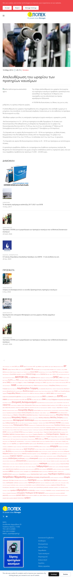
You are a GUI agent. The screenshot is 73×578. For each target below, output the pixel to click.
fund (63, 372)
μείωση (29, 469)
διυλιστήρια (44, 453)
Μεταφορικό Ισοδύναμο (23, 420)
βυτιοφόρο (36, 451)
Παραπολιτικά (23, 427)
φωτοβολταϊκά (31, 495)
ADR (21, 366)
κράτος (14, 466)
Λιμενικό (48, 412)
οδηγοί (40, 471)
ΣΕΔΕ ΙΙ (66, 429)
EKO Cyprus (14, 372)
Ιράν (4, 407)
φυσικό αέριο (20, 495)
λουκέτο (4, 469)
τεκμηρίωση (22, 487)
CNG (17, 369)
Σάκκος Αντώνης (25, 432)
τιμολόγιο (56, 487)
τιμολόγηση (51, 487)
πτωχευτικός (42, 482)
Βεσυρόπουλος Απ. (11, 391)
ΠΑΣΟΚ (47, 423)
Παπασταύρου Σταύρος (17, 427)
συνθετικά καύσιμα (40, 485)
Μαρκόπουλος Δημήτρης (44, 415)
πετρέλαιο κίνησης (33, 477)
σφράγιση (53, 485)
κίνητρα (4, 463)
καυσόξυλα (35, 463)
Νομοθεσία (42, 550)
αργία (20, 449)
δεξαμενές (66, 451)
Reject (17, 8)
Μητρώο (40, 420)
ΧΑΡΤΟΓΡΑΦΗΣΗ (62, 439)
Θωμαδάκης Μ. (52, 405)
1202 (11, 366)
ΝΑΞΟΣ (65, 420)
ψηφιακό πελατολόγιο (18, 498)
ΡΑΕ (44, 429)
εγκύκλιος (54, 453)
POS (17, 380)
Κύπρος (19, 412)
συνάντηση (13, 485)
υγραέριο (13, 490)
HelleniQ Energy (31, 374)
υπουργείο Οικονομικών (11, 493)
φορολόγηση (58, 493)
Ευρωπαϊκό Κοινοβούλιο (49, 402)
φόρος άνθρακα (43, 495)
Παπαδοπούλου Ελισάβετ (49, 425)
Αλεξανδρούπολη (41, 385)
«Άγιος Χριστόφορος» (6, 385)
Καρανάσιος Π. (60, 407)
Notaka (25, 70)
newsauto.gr (47, 377)
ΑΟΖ (17, 385)
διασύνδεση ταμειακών (31, 453)
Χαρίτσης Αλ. (13, 441)
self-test (4, 382)
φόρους (48, 495)
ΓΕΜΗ (53, 391)
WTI (67, 382)
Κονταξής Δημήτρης (55, 410)
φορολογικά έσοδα (52, 493)
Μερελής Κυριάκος (9, 420)
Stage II (20, 382)
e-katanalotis (59, 369)
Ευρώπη (55, 402)
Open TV (64, 377)
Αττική (40, 388)
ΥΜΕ (11, 439)
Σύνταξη (44, 434)
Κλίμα (42, 410)
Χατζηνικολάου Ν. (28, 441)
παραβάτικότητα (61, 471)
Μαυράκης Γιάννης (62, 415)
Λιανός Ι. (44, 412)
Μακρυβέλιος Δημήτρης (25, 415)
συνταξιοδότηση (48, 485)
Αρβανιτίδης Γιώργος (11, 388)
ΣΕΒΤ (64, 429)
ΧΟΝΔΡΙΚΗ (68, 439)
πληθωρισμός (5, 480)
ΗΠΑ (68, 402)
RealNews (26, 380)
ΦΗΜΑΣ (42, 439)
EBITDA (4, 372)
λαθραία (29, 466)
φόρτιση (52, 495)
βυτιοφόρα (28, 451)
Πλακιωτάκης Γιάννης (6, 429)
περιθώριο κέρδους (56, 474)
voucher (53, 382)
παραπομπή (28, 474)
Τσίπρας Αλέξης (54, 436)
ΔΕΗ (33, 393)
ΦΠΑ (46, 439)
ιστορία (52, 461)
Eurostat (28, 372)
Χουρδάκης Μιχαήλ (35, 441)
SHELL (9, 382)
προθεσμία (16, 482)
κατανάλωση (26, 463)
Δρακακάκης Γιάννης (31, 396)
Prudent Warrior (21, 380)
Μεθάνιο (36, 417)
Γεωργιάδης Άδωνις (13, 393)
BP (65, 366)
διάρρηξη (15, 453)
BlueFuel (59, 366)
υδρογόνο (21, 489)
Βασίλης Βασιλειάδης (60, 388)
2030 (13, 366)
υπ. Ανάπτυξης (31, 490)
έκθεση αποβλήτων (59, 441)
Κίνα (39, 407)
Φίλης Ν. (49, 439)
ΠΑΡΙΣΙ (44, 422)
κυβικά (20, 466)
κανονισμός (12, 463)
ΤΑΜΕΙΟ (67, 434)
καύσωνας (49, 463)
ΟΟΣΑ (20, 422)
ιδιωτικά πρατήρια (39, 461)
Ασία (16, 388)
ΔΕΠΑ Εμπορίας (37, 393)
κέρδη (68, 461)
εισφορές (32, 456)
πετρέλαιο (67, 474)
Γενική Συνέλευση (65, 391)
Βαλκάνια (54, 388)
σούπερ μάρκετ (63, 482)
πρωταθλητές (25, 482)
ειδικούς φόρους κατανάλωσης (62, 453)
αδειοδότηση (40, 443)
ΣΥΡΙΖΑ (21, 432)
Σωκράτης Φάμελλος (38, 434)
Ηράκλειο (19, 405)
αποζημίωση (60, 446)
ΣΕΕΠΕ (4, 432)
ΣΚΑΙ (10, 432)
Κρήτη (66, 410)
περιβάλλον (45, 474)
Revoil (40, 380)
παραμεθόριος (22, 474)
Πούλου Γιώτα (16, 429)
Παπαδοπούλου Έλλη (40, 425)
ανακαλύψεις (5, 446)
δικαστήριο (39, 453)
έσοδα (10, 443)
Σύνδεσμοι (42, 541)
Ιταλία (6, 407)
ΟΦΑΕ (23, 422)
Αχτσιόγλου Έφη (44, 388)
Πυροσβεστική (41, 429)
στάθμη (67, 482)
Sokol (14, 382)
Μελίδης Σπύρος (56, 417)
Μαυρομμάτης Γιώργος (31, 417)
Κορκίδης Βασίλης (62, 410)
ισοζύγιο (44, 461)
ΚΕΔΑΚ (26, 407)
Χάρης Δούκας (5, 441)
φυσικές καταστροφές (12, 495)
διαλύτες (24, 453)
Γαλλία (59, 391)
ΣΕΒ (62, 429)
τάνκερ (58, 485)
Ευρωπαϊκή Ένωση (41, 402)
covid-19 (29, 369)
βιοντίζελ (20, 451)
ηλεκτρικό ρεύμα (13, 461)
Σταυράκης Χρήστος (9, 434)
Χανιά (9, 441)
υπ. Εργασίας (37, 490)
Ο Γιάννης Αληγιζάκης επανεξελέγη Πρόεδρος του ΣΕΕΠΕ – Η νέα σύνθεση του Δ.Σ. (31, 257)
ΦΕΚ (36, 439)
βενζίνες (4, 451)
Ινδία (69, 405)
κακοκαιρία (8, 463)
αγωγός (34, 443)
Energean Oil (19, 372)
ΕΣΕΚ (26, 399)
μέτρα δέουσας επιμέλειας (12, 469)
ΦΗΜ (39, 439)
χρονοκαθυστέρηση (57, 495)
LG (52, 374)
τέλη (61, 485)
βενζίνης (12, 451)
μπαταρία (63, 469)
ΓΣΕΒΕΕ (56, 391)
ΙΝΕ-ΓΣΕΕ (57, 405)
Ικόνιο (63, 405)
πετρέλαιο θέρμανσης (14, 476)
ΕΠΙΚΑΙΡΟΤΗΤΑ (13, 255)
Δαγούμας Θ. (64, 393)
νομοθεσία (21, 471)
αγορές (18, 443)
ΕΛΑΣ (47, 396)
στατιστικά (4, 485)
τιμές (35, 487)
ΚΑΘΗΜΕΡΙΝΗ (13, 407)
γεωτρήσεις (49, 451)
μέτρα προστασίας (22, 469)
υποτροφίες (53, 490)
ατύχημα (40, 449)
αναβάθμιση (67, 443)
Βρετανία (43, 391)
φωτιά (27, 495)
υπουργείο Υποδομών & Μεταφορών (31, 493)
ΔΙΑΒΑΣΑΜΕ (6, 202)
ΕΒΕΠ (38, 396)
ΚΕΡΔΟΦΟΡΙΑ (32, 407)
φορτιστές (5, 495)
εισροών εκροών (16, 456)
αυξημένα (47, 449)
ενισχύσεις (54, 456)
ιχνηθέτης (58, 461)
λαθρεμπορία (34, 466)
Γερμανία (4, 393)
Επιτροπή (9, 402)
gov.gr (6, 374)
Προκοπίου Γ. (30, 429)
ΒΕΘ (48, 388)
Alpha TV (25, 366)
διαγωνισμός (19, 453)
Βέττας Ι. (51, 388)
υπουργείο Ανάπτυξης (60, 490)
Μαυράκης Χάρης (19, 417)
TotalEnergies (30, 382)
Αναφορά (5, 388)
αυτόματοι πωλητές (58, 449)
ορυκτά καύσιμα (45, 471)
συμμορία (8, 485)
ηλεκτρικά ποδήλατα (6, 461)
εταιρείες (44, 458)
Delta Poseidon (50, 369)
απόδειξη (10, 449)
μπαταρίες (67, 469)
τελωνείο (26, 487)
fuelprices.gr (60, 372)
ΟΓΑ (18, 422)
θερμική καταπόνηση (32, 461)
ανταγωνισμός (25, 446)
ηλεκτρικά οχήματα (64, 458)
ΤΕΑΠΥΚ (5, 436)
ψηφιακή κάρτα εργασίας (8, 498)
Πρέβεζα (21, 429)
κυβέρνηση (17, 466)
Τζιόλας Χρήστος (43, 436)
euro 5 (22, 372)
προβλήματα (60, 480)
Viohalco (50, 382)
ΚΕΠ (28, 407)
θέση (27, 461)
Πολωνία (11, 429)
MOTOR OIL (21, 377)
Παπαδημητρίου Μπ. (32, 425)
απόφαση (17, 449)
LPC (55, 374)
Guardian (18, 374)
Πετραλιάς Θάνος (43, 427)
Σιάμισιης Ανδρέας (48, 432)
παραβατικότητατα (15, 474)
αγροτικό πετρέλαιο (24, 443)
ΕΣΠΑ (29, 399)
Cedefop (9, 369)
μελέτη (41, 469)
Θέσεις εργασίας (44, 566)
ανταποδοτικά (31, 446)
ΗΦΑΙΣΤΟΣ (6, 405)
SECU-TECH (66, 380)
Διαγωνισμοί (42, 560)
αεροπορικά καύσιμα (47, 443)
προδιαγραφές (9, 482)
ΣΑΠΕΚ (59, 429)
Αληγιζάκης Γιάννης (54, 385)
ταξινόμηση (17, 487)
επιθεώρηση (27, 458)
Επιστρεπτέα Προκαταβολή (63, 399)
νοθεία (10, 471)
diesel (55, 369)
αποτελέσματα (65, 446)
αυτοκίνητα (52, 449)
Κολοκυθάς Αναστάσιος (47, 410)
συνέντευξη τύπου (22, 485)
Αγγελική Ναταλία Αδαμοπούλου (27, 385)
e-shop (62, 369)
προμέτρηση (21, 482)
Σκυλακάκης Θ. (63, 432)
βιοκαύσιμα (17, 451)
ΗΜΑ (66, 402)
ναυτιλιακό (5, 471)
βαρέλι (66, 449)
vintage (47, 382)
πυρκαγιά (47, 482)
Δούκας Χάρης (23, 396)
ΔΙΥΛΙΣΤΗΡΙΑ (59, 393)
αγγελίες (14, 443)
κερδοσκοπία (53, 463)
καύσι (38, 463)
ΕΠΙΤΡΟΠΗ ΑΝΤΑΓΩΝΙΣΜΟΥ (14, 399)
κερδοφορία (58, 463)
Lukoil (60, 374)
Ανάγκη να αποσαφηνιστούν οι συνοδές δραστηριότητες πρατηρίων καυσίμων (30, 290)
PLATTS (10, 380)
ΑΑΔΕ (13, 385)
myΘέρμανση (43, 377)
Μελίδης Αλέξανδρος (44, 417)
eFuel (11, 372)
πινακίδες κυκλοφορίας (54, 477)
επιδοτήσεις (13, 458)
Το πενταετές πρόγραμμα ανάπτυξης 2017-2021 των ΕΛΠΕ (23, 204)
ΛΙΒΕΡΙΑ (33, 412)
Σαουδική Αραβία (37, 432)
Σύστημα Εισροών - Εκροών (55, 434)
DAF (43, 369)
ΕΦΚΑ (47, 399)
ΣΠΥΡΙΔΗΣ (16, 432)
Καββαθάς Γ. (50, 407)
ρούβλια (53, 482)
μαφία (27, 469)
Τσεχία (66, 436)
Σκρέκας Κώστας (57, 432)
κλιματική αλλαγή (64, 463)
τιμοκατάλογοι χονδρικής (42, 487)
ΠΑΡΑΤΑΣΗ (40, 422)
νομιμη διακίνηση (16, 471)
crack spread (36, 369)
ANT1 (34, 366)
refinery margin (32, 380)
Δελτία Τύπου (43, 547)
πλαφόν (67, 477)
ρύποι (59, 482)
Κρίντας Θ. (4, 412)
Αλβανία (36, 385)
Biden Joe (56, 366)
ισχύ (55, 461)
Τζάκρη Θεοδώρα (24, 436)
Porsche (14, 380)
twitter (41, 382)
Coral (19, 369)
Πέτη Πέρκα (11, 425)
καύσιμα (43, 463)
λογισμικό (66, 466)
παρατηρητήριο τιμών (37, 474)
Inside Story (38, 374)
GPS (9, 374)
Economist (8, 372)
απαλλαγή (48, 446)
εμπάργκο (36, 456)
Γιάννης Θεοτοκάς (24, 393)
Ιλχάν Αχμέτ (66, 405)
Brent (5, 369)
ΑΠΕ (19, 385)
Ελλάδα (49, 399)
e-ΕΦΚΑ (65, 369)
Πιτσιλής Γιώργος (66, 427)
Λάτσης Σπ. (37, 412)
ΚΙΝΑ (35, 407)
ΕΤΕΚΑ (37, 399)
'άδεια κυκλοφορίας (6, 366)
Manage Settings (30, 8)
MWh (29, 377)
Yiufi (69, 382)
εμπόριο (44, 456)
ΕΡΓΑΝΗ (20, 399)
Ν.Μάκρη (62, 420)
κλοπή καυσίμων (6, 466)
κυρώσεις (23, 466)
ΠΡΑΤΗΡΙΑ (62, 422)
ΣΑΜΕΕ (56, 429)
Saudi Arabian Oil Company (58, 380)
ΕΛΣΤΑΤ (65, 396)
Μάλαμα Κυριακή (10, 415)
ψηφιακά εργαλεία (64, 495)
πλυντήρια (11, 480)
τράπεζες (66, 487)
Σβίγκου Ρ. (42, 432)
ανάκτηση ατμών (62, 443)
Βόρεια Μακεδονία (48, 391)
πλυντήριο (16, 480)
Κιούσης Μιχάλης (37, 410)
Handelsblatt (23, 374)
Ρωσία (52, 430)
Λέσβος (41, 412)
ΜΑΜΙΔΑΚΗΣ (54, 412)
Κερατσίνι (16, 410)
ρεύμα (50, 482)
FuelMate (50, 372)
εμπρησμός (41, 456)
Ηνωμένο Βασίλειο (14, 405)
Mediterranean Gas (64, 374)
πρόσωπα (37, 482)
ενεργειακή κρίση (49, 456)
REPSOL (37, 380)
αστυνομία (37, 449)
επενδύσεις (5, 458)
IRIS (46, 374)
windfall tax (57, 382)
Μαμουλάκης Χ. (35, 415)
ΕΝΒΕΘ (5, 399)
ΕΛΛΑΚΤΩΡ (55, 396)
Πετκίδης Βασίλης (36, 427)
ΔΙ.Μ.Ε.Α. (44, 393)
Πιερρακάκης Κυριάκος (50, 427)
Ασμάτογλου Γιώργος (27, 388)
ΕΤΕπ (39, 399)
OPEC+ (61, 377)
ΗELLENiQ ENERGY (60, 402)
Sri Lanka (16, 382)
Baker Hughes (51, 366)
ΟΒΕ (16, 423)
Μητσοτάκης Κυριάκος (47, 420)
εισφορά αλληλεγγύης (26, 456)
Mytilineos (38, 377)
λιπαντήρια (61, 466)
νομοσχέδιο (26, 471)
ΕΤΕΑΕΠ (35, 399)
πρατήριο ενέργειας (40, 480)
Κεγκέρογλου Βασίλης (10, 410)
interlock (42, 374)
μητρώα (49, 469)
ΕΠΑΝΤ (8, 399)
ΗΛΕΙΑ (64, 402)
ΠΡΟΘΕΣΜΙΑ (67, 422)
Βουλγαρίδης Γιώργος (37, 391)
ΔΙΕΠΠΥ (48, 393)
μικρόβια (54, 469)
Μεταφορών (37, 420)
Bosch (62, 366)
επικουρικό (33, 458)
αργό (23, 449)
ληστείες (54, 466)
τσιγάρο (8, 490)
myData (33, 377)
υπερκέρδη (48, 490)
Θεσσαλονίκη (44, 405)
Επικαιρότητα (43, 544)
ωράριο (27, 497)
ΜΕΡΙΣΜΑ (62, 412)
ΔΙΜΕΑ (52, 393)
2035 (15, 366)
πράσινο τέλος (21, 480)
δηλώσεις (11, 453)
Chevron (13, 369)
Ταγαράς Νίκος (9, 436)
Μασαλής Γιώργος (53, 415)
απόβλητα (5, 449)
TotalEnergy (37, 382)
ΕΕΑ (41, 396)
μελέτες (37, 469)
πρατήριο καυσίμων (50, 480)
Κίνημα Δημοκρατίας (43, 407)
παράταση (50, 471)
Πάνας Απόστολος (6, 425)
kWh (48, 374)
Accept (7, 8)
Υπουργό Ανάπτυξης (31, 439)
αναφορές (15, 446)
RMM (43, 380)
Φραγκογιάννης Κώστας (55, 439)
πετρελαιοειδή (45, 477)
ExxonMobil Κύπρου (42, 372)
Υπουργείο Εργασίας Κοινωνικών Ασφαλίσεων (20, 439)
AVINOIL (46, 366)
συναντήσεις (28, 485)
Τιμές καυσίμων (43, 553)
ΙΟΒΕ (60, 405)
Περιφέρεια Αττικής (29, 427)
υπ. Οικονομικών (42, 490)
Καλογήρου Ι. (54, 407)
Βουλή (25, 391)
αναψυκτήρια (19, 446)
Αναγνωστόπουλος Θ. (63, 385)
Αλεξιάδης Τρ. (46, 385)
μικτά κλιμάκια (58, 469)
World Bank (64, 382)
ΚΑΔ (9, 407)
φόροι (35, 495)
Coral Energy (23, 369)
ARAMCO (39, 366)
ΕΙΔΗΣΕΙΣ (5, 255)
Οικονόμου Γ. (35, 423)
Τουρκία (48, 436)
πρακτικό (25, 480)
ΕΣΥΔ (32, 399)
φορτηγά (63, 493)
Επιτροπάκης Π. (5, 402)
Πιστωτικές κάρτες (59, 427)
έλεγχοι (4, 443)
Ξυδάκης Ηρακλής (10, 423)
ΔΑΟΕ (31, 393)
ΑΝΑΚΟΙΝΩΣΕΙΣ (7, 227)
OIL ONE (51, 377)
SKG (11, 382)
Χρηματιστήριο (42, 441)
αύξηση (63, 449)
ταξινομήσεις (12, 487)
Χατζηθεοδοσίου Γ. (21, 441)
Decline (65, 574)
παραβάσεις (55, 471)
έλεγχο (67, 441)
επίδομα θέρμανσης (62, 456)
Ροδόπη (48, 429)
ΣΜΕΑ (13, 432)
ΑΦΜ (21, 385)
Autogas (43, 366)
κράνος (11, 466)
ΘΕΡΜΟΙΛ (23, 405)
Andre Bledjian (30, 366)
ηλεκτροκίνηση (21, 461)
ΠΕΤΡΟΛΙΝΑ (52, 423)
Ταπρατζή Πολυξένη (16, 436)
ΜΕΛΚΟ (59, 412)
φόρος (38, 495)
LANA (50, 374)
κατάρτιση (16, 463)
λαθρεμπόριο (42, 466)
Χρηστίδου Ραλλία (49, 441)
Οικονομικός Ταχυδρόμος (28, 422)
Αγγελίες (41, 563)
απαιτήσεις (44, 446)
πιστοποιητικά (60, 477)
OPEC (56, 377)
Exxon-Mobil (34, 372)
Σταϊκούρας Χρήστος (20, 434)
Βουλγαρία (31, 391)
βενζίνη (8, 451)
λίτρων (27, 466)
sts (22, 382)
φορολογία (47, 493)
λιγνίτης (57, 466)
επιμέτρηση (40, 458)
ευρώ (47, 458)
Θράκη (48, 405)
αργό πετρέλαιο (29, 449)
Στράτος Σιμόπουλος (28, 434)
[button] (3, 16)
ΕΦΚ (44, 399)
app (36, 366)
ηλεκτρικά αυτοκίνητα (54, 458)
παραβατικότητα (7, 474)
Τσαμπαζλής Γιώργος (61, 436)
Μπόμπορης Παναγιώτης (56, 420)
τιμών (59, 487)
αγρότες (31, 443)
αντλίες (36, 446)
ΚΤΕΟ (37, 407)
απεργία (54, 446)
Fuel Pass (55, 372)
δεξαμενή (5, 453)
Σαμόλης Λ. (31, 432)
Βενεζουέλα (5, 391)
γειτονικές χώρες (44, 451)
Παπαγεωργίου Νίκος (20, 425)
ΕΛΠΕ (60, 396)
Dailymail (45, 369)
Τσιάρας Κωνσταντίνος (6, 439)
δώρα (50, 453)
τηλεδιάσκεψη (31, 487)
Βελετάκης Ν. (67, 388)
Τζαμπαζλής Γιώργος (34, 436)
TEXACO (25, 382)
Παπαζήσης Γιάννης (59, 425)
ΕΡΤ (23, 399)
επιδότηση (21, 458)
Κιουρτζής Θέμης (25, 410)
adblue (18, 366)
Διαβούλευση (6, 396)
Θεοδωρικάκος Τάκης (30, 405)
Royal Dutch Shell (48, 380)
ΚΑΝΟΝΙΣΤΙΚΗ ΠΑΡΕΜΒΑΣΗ (20, 407)
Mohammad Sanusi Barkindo (10, 377)
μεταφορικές (44, 469)
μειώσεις (32, 469)
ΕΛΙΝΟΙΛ (50, 396)
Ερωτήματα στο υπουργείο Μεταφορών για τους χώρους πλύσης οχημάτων (29, 315)
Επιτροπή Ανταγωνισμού (24, 402)
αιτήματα (52, 443)
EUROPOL (25, 372)
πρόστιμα (31, 482)
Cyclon (41, 369)
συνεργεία (33, 485)
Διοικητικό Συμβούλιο (15, 396)
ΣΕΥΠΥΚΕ (8, 432)
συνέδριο (17, 485)
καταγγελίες (21, 463)
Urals (44, 382)
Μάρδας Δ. (16, 415)
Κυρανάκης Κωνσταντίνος (12, 412)
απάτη (40, 446)
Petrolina (6, 380)
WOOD (60, 382)
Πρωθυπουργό (35, 429)
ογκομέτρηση (35, 471)
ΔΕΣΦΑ (41, 393)
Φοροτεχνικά (42, 557)
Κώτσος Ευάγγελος (27, 412)
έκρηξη (64, 441)
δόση (48, 453)
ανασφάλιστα (10, 446)
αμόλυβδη (57, 443)
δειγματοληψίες (54, 451)
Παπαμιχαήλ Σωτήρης (8, 427)
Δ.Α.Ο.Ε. (28, 393)
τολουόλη (63, 487)
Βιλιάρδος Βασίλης (19, 391)
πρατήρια (32, 480)
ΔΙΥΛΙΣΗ (55, 393)
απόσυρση (14, 449)
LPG (57, 374)
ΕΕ (39, 396)
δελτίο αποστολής (61, 451)
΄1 (10, 385)
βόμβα (40, 451)
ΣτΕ (67, 432)
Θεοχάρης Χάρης (38, 405)
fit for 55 (47, 372)
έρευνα (7, 443)
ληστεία (50, 466)
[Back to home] (36, 16)
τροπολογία (5, 490)
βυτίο (24, 451)
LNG (54, 374)
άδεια (54, 441)
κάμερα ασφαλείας (63, 461)
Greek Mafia (13, 374)
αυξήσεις (43, 449)
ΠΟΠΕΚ (58, 423)
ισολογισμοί (48, 461)
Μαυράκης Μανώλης (7, 417)
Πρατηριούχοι (25, 429)
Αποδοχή (54, 574)
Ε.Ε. (36, 396)
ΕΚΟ (44, 396)
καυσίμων (31, 463)
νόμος (30, 471)
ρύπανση (56, 482)
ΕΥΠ (41, 399)
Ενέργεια (54, 399)
